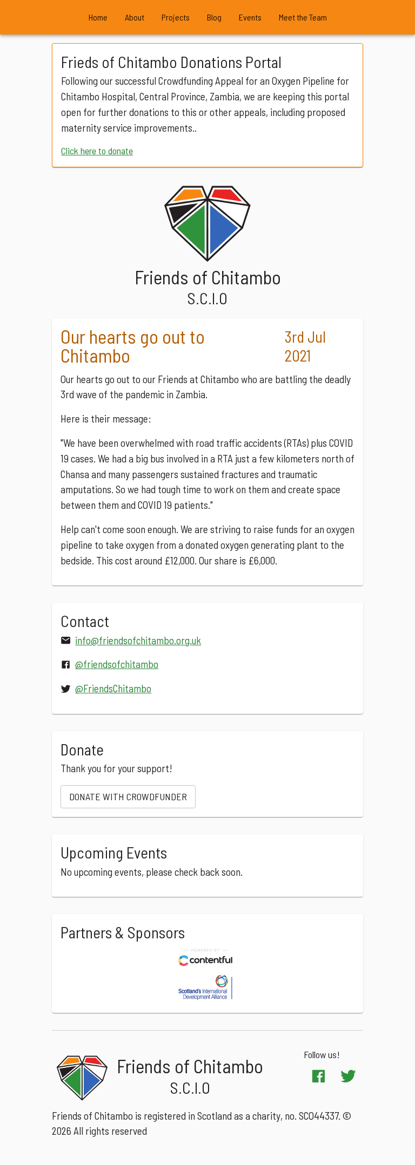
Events (250, 17)
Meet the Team (303, 17)
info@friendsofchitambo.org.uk (138, 640)
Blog (214, 17)
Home (98, 17)
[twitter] (348, 1076)
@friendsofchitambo (116, 664)
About (134, 17)
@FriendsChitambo (113, 688)
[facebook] (318, 1076)
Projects (176, 17)
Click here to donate (97, 150)
